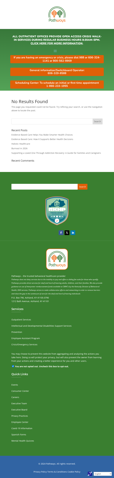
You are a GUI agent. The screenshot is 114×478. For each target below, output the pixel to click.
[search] (57, 121)
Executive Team (19, 403)
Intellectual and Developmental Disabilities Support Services (41, 325)
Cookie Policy (74, 471)
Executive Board (19, 409)
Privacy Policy (40, 471)
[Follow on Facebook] (61, 232)
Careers (15, 397)
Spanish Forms (18, 434)
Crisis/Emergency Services (24, 344)
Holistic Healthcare (20, 143)
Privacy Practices (19, 415)
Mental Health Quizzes (22, 440)
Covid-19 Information (21, 428)
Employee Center (19, 422)
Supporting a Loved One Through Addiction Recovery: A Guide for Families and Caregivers (56, 153)
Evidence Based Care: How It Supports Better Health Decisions (42, 139)
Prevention (16, 332)
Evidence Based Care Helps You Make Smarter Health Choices (42, 134)
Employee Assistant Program (25, 338)
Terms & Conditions (57, 471)
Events (14, 384)
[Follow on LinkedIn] (73, 232)
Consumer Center (20, 391)
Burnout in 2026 (19, 148)
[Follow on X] (67, 232)
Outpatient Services (21, 319)
